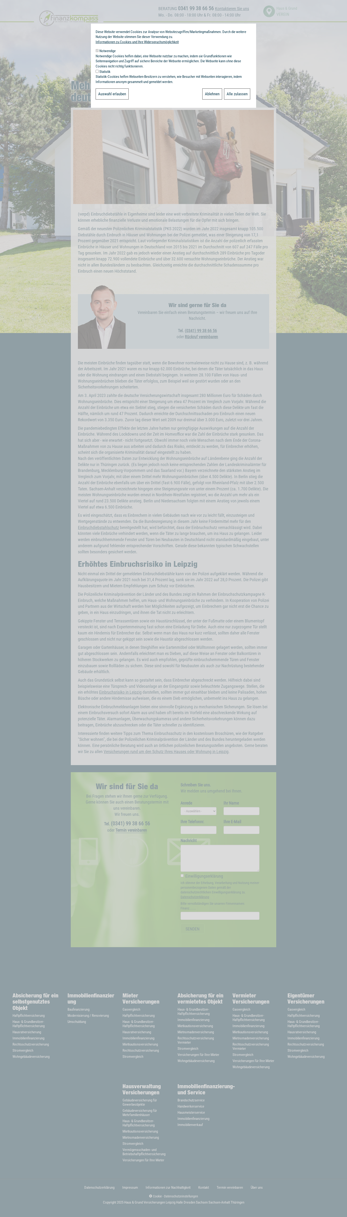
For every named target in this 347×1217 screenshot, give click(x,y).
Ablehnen (212, 94)
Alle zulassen (237, 94)
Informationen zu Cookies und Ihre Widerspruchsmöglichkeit (137, 42)
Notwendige (107, 51)
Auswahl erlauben (112, 94)
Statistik (104, 72)
